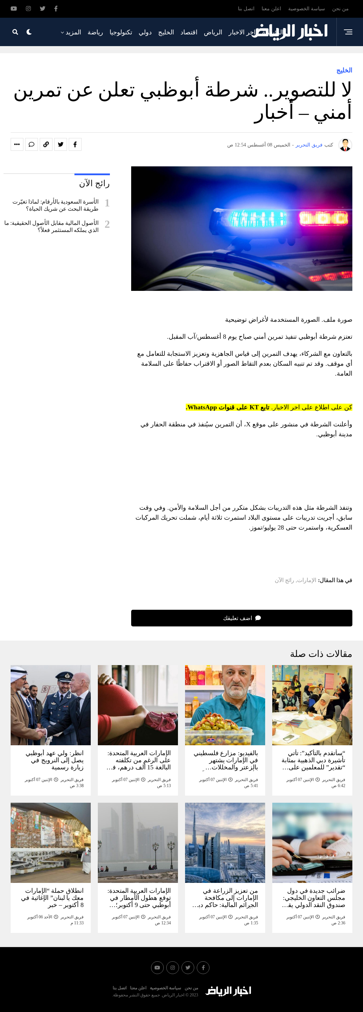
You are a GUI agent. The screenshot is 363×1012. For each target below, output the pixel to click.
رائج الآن (284, 580)
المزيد (73, 32)
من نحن (340, 8)
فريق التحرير (309, 145)
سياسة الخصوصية (306, 8)
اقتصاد (188, 32)
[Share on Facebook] (75, 144)
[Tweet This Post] (60, 144)
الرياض (213, 32)
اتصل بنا (246, 8)
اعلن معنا (271, 8)
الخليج (166, 32)
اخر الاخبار (242, 32)
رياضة (95, 32)
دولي (145, 32)
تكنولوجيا (121, 32)
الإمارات (306, 580)
